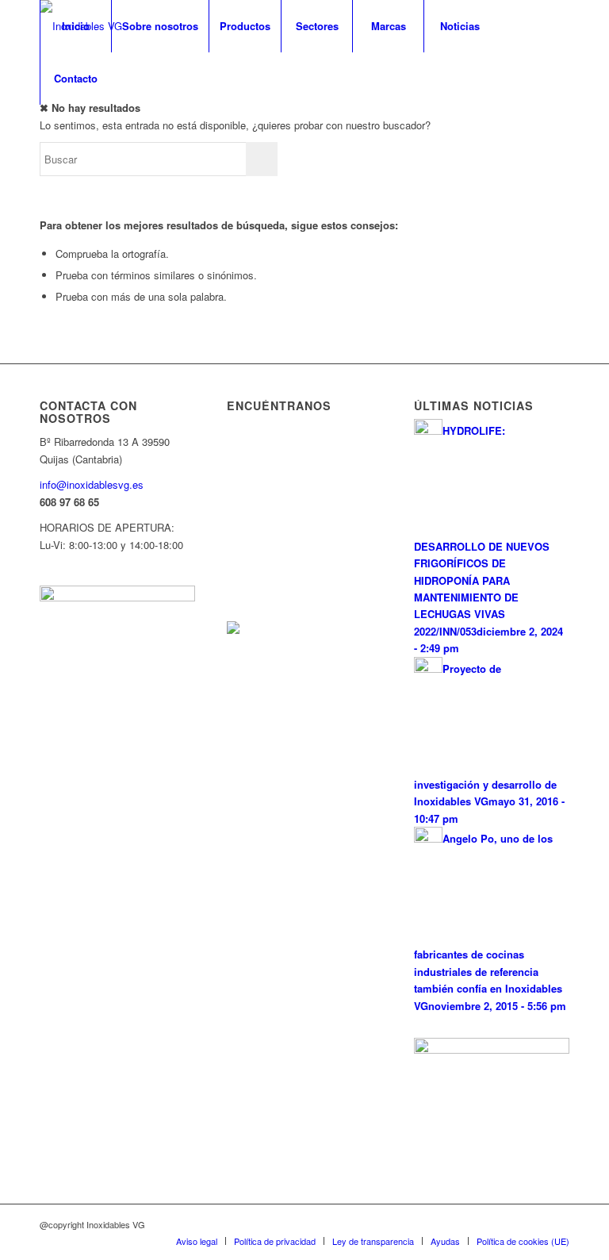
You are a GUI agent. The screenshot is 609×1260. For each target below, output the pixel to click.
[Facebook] (44, 130)
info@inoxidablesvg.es (92, 484)
